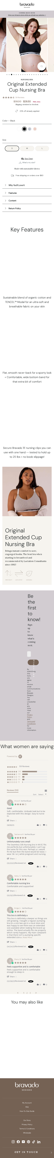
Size (4, 140)
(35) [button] (19, 771)
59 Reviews (19, 97)
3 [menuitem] (30, 993)
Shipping (19, 104)
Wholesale (27, 1133)
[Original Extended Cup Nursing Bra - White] (6, 1054)
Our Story (27, 1120)
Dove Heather (30, 129)
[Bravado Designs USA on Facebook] (18, 1141)
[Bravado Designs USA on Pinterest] (28, 1141)
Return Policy (15, 208)
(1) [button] (19, 782)
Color (8, 120)
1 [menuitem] (23, 993)
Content (12, 200)
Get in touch (26, 1152)
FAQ (27, 1107)
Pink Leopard (35, 129)
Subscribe (34, 662)
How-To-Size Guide (27, 1111)
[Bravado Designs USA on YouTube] (23, 1141)
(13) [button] (19, 774)
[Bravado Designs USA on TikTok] (33, 1141)
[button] (12, 820)
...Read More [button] (26, 937)
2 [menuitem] (27, 993)
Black (24, 129)
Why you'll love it (17, 185)
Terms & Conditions (27, 1129)
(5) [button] (19, 777)
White (19, 129)
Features (13, 193)
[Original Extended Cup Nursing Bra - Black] (12, 1054)
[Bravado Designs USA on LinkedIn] (38, 1141)
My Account (27, 1103)
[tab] (12, 791)
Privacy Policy (27, 1124)
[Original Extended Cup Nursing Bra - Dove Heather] (17, 1054)
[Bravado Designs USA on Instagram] (13, 1141)
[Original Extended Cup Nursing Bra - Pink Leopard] (12, 1059)
